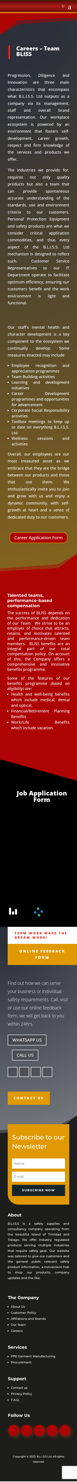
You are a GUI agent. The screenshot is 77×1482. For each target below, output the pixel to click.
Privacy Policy (21, 1394)
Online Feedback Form (42, 954)
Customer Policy (23, 1313)
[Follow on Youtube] (36, 1072)
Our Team (18, 1325)
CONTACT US (29, 1098)
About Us (18, 1307)
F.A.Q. (15, 1400)
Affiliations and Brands (28, 1319)
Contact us (19, 1388)
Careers (17, 1331)
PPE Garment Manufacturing (33, 1357)
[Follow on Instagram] (24, 1072)
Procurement (21, 1363)
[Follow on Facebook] (13, 1072)
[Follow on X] (47, 1072)
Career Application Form (38, 538)
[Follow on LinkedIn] (64, 1430)
